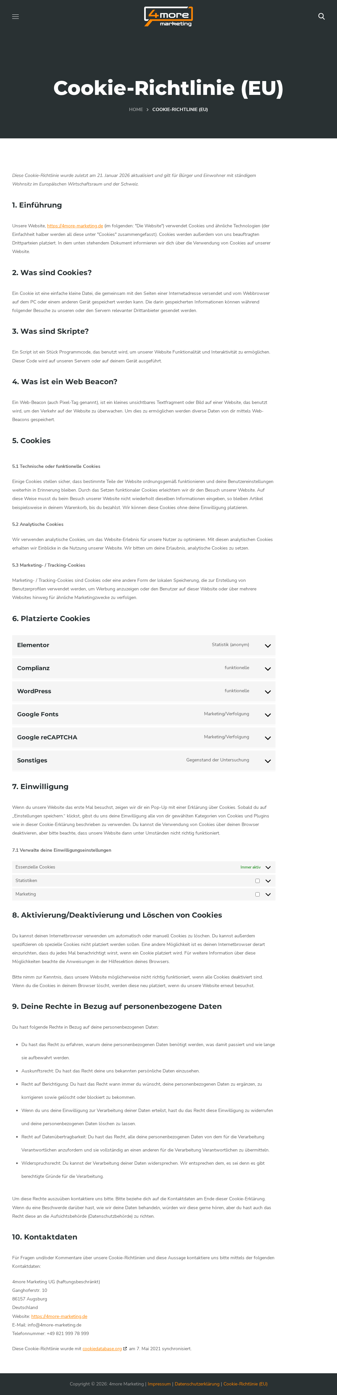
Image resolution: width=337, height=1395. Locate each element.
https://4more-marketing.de (75, 226)
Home (136, 109)
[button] (321, 16)
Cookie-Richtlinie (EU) (245, 1384)
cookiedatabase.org (102, 1349)
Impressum (159, 1384)
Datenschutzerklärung (197, 1384)
